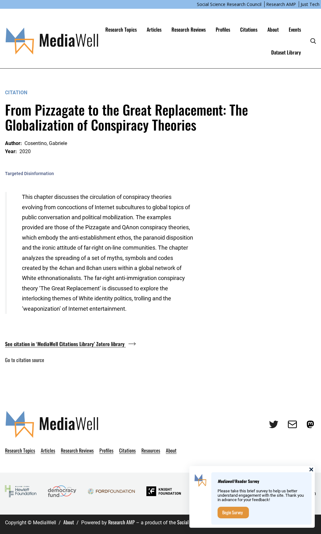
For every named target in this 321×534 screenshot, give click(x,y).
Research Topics (121, 29)
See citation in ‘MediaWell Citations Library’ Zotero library (65, 344)
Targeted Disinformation (29, 173)
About (68, 522)
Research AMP (281, 4)
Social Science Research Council (229, 4)
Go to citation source (24, 360)
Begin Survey (232, 512)
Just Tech (310, 4)
